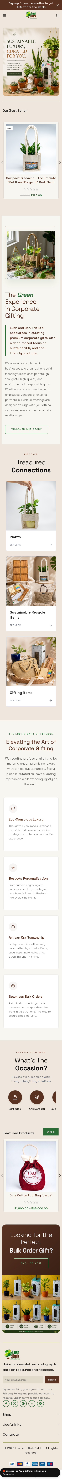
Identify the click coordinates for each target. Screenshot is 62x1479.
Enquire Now (31, 1263)
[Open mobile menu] (4, 15)
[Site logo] (31, 15)
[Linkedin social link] (31, 1403)
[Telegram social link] (40, 1403)
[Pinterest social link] (23, 1403)
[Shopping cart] (57, 15)
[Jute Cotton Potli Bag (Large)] (31, 1166)
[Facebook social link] (6, 1403)
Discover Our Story (26, 429)
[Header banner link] (26, 5)
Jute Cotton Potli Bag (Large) (31, 1195)
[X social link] (14, 1403)
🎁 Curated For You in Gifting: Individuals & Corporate (24, 1473)
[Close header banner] (57, 5)
